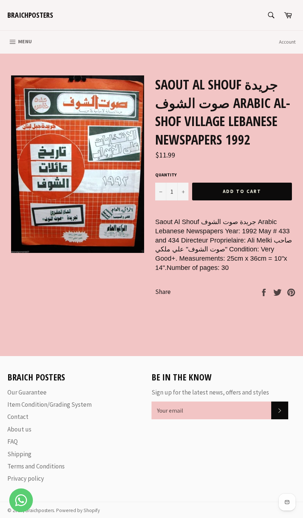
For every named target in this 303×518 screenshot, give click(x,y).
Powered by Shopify (78, 510)
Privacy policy (25, 478)
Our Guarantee (27, 392)
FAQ (12, 441)
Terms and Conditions (36, 466)
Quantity (166, 174)
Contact (17, 417)
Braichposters (30, 15)
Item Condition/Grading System (49, 404)
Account (287, 42)
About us (19, 429)
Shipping (19, 454)
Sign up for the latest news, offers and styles (210, 392)
